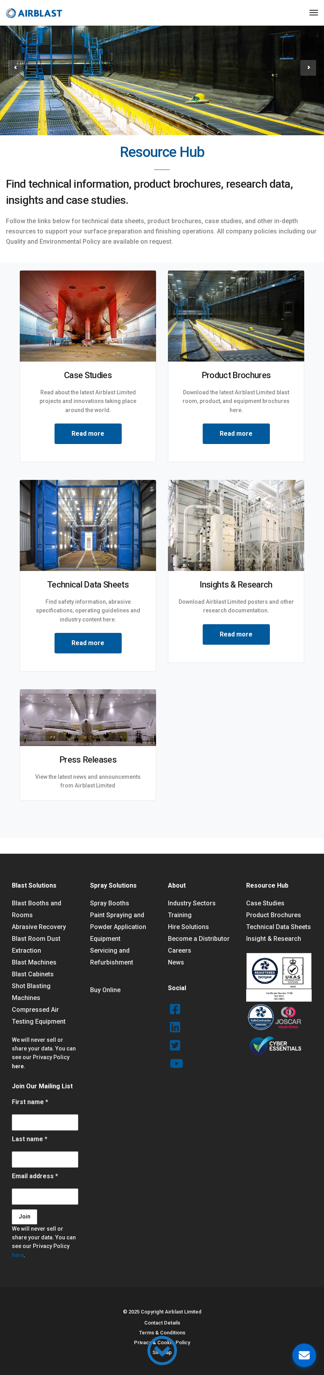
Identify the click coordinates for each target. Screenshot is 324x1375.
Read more (88, 433)
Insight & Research (273, 938)
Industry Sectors (192, 903)
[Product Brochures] (236, 315)
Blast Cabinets (33, 974)
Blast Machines (34, 962)
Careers (179, 950)
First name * (30, 1102)
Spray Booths (109, 903)
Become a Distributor (199, 938)
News (176, 962)
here (18, 1066)
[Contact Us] (304, 1355)
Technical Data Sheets (278, 927)
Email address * (35, 1176)
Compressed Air (35, 1009)
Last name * (29, 1139)
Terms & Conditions (162, 1333)
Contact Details (162, 1323)
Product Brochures (273, 915)
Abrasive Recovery (39, 927)
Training (180, 915)
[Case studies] (88, 315)
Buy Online (105, 990)
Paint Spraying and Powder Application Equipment (118, 926)
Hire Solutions (188, 927)
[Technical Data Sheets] (88, 525)
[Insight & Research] (236, 525)
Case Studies (265, 903)
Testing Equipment (39, 1021)
